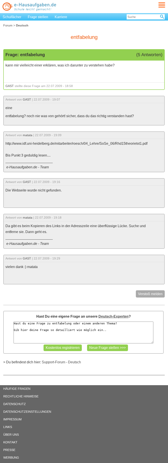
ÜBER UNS (11, 434)
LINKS (7, 427)
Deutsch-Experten (113, 316)
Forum (7, 25)
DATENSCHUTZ (14, 404)
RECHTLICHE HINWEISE (20, 396)
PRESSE (9, 450)
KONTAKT (10, 442)
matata (27, 135)
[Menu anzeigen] (156, 5)
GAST (9, 86)
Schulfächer (12, 17)
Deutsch (74, 362)
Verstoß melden (150, 294)
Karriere (61, 17)
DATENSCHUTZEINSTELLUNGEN (27, 411)
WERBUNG (11, 457)
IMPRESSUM (12, 419)
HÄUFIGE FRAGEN (16, 388)
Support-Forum (53, 362)
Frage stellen (38, 17)
